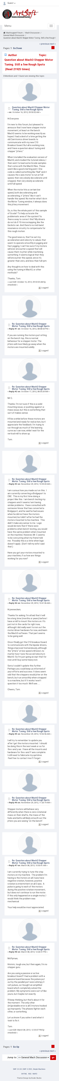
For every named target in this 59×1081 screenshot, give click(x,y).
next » (53, 44)
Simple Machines (39, 1069)
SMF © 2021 (27, 1069)
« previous (44, 44)
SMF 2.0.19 (17, 1069)
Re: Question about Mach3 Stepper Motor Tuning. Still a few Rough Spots (31, 325)
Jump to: (12, 1057)
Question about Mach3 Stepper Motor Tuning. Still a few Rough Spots (31, 108)
